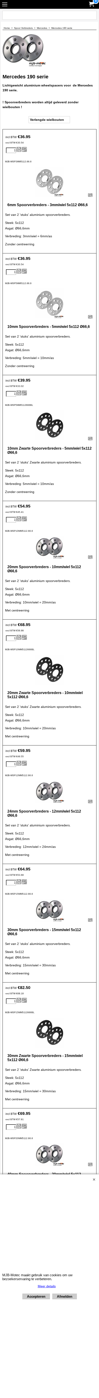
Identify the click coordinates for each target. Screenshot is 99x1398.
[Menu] (4, 5)
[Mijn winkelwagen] (91, 4)
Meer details (47, 1286)
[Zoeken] (92, 15)
